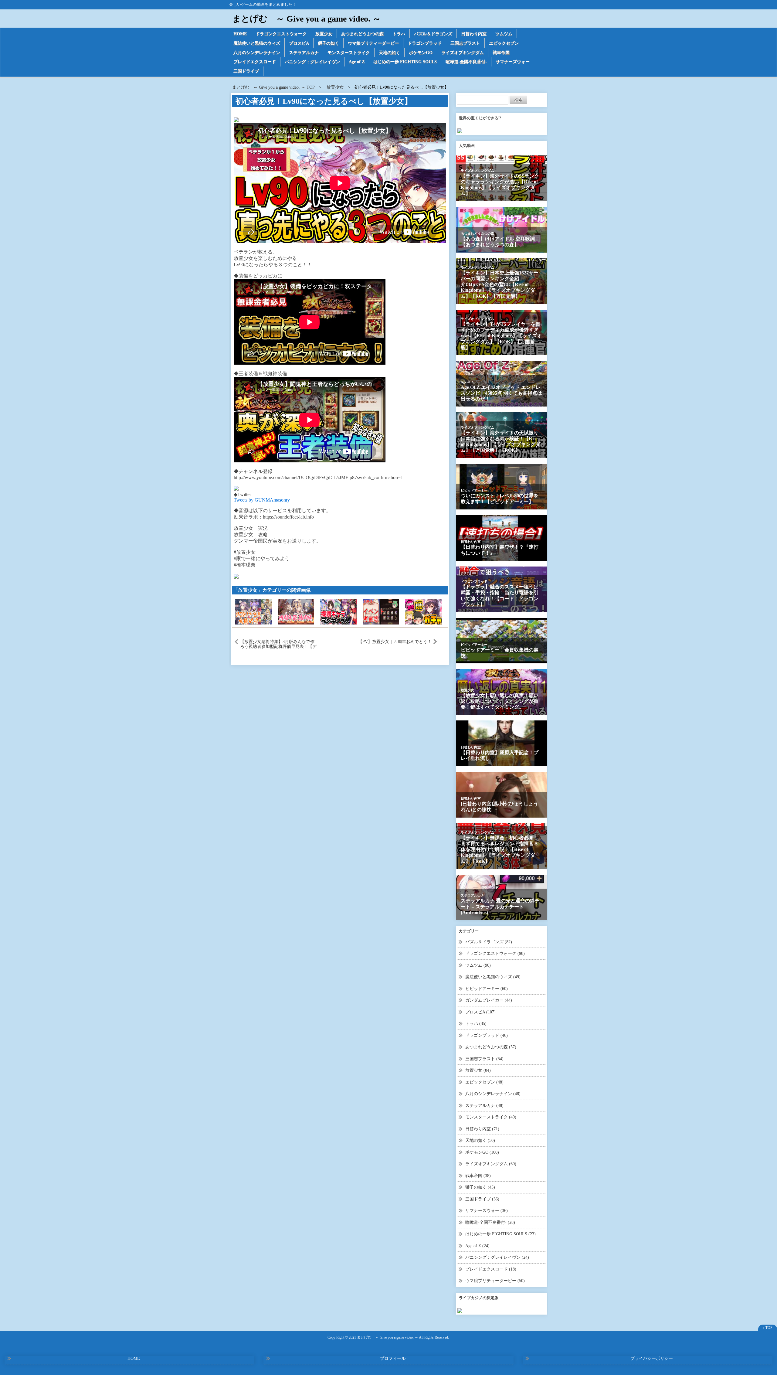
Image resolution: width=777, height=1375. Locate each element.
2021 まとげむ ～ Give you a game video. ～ (383, 1337)
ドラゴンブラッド (425, 43)
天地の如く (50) (480, 1140)
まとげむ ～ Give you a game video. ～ (306, 18)
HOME (240, 34)
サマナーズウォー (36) (486, 1210)
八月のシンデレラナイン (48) (493, 1093)
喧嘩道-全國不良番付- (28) (490, 1222)
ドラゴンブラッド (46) (486, 1035)
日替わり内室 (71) (482, 1129)
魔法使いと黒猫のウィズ (256, 43)
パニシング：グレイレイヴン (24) (497, 1257)
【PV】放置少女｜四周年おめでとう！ (395, 641)
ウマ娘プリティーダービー (373, 43)
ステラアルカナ (304, 52)
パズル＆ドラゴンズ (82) (488, 942)
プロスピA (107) (480, 1012)
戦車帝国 (501, 52)
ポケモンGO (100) (482, 1152)
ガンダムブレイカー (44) (488, 1000)
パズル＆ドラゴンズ (433, 34)
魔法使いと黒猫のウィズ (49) (493, 977)
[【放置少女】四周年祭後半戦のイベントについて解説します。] (296, 611)
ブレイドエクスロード (254, 62)
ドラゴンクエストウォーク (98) (495, 953)
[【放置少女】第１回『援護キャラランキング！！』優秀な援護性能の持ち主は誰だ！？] (338, 611)
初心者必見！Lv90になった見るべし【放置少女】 (323, 101)
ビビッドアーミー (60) (486, 988)
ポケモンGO (421, 52)
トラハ (398, 34)
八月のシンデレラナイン (256, 52)
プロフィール (392, 1358)
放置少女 (323, 34)
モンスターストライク (348, 52)
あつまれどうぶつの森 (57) (490, 1047)
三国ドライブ (246, 71)
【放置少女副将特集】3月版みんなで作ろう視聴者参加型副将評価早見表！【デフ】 (278, 643)
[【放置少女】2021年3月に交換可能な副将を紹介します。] (253, 611)
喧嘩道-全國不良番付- (466, 62)
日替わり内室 (474, 34)
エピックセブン (504, 43)
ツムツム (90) (478, 965)
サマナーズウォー (513, 62)
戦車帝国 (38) (478, 1175)
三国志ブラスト (465, 43)
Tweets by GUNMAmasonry (262, 499)
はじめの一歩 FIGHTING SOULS (405, 62)
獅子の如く (328, 43)
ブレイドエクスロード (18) (490, 1269)
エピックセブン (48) (484, 1082)
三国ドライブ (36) (482, 1199)
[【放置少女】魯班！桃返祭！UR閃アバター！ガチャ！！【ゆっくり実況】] (423, 611)
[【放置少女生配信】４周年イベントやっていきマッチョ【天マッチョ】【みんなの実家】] (381, 611)
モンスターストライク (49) (490, 1117)
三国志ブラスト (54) (484, 1059)
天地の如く (389, 52)
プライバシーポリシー (651, 1358)
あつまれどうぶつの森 (362, 34)
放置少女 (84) (478, 1070)
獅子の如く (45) (480, 1187)
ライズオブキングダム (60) (490, 1164)
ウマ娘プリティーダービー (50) (495, 1280)
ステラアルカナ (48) (484, 1105)
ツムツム (503, 34)
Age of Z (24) (477, 1246)
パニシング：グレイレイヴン (312, 62)
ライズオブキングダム (462, 52)
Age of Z (357, 62)
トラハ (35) (476, 1023)
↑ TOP (767, 1328)
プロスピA (299, 43)
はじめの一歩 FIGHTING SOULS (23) (500, 1234)
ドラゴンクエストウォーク (281, 34)
